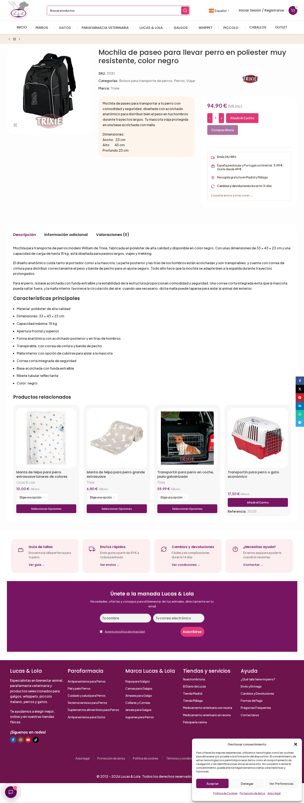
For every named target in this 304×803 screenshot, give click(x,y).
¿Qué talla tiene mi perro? (258, 679)
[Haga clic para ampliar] (15, 125)
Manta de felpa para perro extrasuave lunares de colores (41, 474)
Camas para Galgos (138, 688)
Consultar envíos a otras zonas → (232, 195)
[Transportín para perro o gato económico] (258, 438)
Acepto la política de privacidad (125, 631)
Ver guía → (37, 565)
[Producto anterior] (9, 39)
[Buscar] (185, 10)
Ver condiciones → (186, 565)
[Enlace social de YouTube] (28, 740)
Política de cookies (145, 758)
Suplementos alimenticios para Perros (93, 710)
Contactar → (253, 565)
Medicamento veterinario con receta (207, 708)
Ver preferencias (281, 783)
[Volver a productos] (14, 39)
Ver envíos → (110, 565)
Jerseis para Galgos (138, 710)
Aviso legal (274, 793)
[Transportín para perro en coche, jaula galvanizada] (187, 438)
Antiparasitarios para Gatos (86, 717)
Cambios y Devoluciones (257, 693)
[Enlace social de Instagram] (21, 740)
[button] (296, 744)
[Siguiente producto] (19, 39)
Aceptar (212, 783)
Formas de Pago (252, 700)
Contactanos (250, 715)
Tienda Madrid (192, 693)
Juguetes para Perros (139, 717)
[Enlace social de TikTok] (36, 740)
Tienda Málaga (193, 700)
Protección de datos (252, 793)
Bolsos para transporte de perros (145, 80)
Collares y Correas (137, 702)
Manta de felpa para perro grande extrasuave (116, 474)
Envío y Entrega (251, 686)
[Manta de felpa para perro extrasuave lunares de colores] (46, 438)
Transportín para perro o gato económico (253, 474)
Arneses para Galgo (138, 695)
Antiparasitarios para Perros (87, 681)
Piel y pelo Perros (79, 688)
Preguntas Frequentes (256, 708)
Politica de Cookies (225, 793)
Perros (179, 80)
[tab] (24, 234)
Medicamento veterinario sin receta (207, 715)
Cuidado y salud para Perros (87, 695)
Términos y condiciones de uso (186, 758)
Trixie (115, 88)
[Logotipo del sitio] (18, 10)
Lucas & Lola (25, 482)
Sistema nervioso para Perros (87, 702)
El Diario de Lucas (194, 686)
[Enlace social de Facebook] (13, 740)
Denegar (247, 783)
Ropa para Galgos (137, 681)
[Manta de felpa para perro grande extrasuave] (117, 438)
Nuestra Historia (194, 679)
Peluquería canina (195, 722)
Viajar (190, 80)
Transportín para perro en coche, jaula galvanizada (185, 474)
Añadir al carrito (242, 118)
